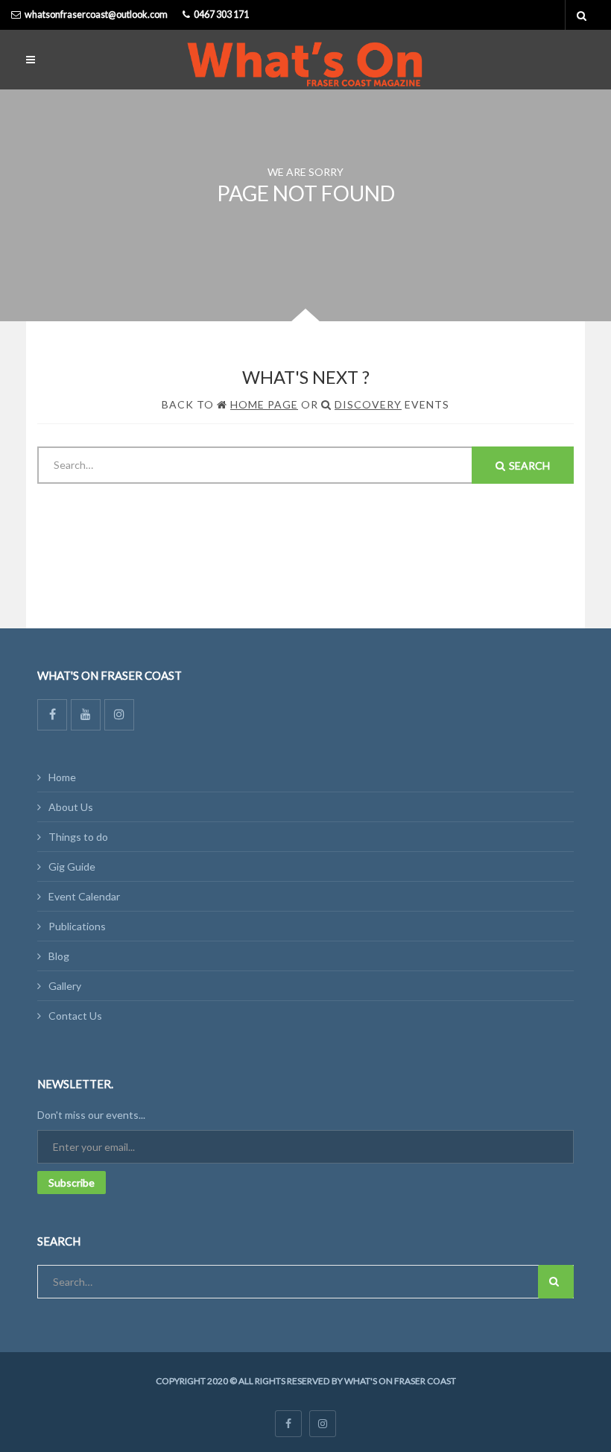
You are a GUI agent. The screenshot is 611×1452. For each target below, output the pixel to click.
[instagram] (322, 1423)
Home (62, 777)
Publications (77, 926)
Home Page (264, 404)
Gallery (64, 985)
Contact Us (75, 1015)
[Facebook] (52, 714)
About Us (70, 807)
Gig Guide (71, 866)
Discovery (368, 404)
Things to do (78, 836)
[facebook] (288, 1423)
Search (529, 465)
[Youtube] (86, 714)
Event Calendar (84, 896)
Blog (58, 956)
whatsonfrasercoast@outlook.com (96, 14)
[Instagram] (119, 714)
